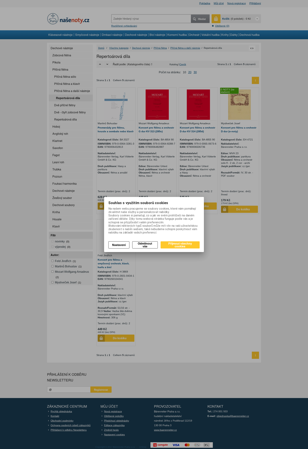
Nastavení (119, 245)
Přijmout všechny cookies (180, 244)
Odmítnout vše (145, 244)
